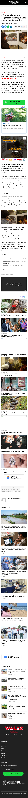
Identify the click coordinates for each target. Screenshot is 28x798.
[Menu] (2, 2)
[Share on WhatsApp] (8, 26)
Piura (18, 489)
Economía (3, 750)
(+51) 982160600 (10, 769)
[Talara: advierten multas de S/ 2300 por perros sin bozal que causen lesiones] (4, 715)
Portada (3, 744)
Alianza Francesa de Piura (10, 58)
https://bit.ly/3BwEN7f (8, 78)
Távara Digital (23, 793)
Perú (2, 748)
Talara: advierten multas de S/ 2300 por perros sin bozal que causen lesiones (16, 715)
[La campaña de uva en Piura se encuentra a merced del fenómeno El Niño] (4, 688)
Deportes (3, 757)
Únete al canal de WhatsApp (15, 102)
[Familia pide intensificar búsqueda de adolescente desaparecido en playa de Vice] (14, 610)
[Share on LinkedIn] (11, 26)
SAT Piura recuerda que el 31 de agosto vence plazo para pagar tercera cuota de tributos (13, 596)
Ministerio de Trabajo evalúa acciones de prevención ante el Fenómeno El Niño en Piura (13, 642)
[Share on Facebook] (2, 26)
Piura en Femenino (6, 491)
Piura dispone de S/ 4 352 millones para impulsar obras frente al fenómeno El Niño (16, 680)
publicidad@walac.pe (6, 766)
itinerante (21, 487)
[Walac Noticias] (14, 2)
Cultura (3, 12)
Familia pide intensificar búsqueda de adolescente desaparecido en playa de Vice (13, 619)
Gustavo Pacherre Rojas (6, 23)
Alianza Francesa (6, 487)
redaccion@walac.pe (12, 765)
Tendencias (4, 755)
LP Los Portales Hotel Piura (8, 489)
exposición (14, 487)
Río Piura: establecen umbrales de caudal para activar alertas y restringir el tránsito (14, 526)
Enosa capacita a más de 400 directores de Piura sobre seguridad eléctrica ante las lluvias (13, 549)
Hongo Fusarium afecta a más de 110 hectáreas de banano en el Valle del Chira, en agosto (17, 706)
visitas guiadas (16, 491)
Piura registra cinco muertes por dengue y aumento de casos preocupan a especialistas (13, 573)
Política (3, 753)
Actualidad (3, 746)
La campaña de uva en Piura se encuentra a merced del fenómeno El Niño (17, 688)
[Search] (26, 2)
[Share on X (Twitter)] (5, 26)
